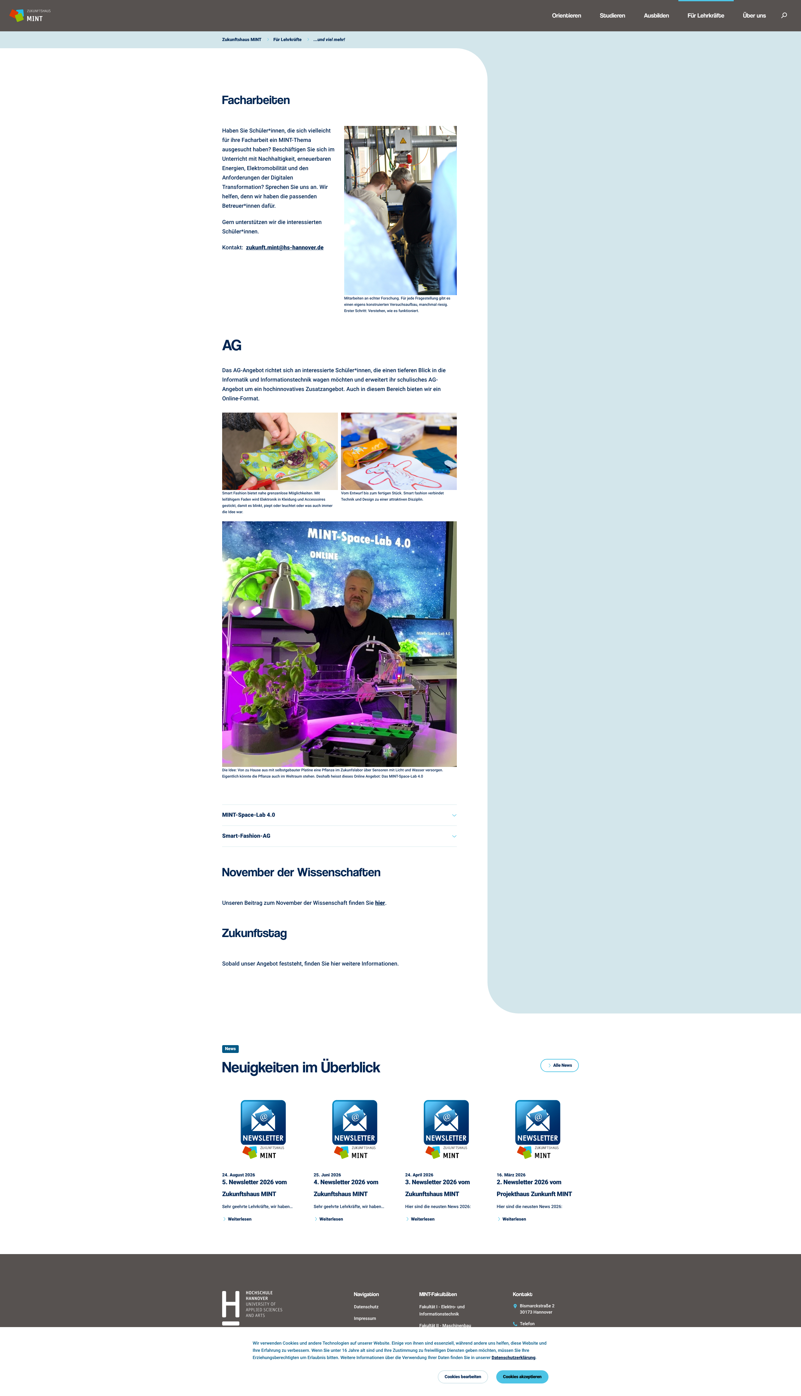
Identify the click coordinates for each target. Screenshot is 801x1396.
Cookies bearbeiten (463, 1377)
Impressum (365, 1318)
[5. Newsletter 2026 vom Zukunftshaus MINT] (263, 1131)
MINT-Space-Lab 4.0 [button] (248, 815)
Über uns (754, 15)
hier (380, 903)
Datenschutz (366, 1307)
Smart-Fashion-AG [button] (246, 836)
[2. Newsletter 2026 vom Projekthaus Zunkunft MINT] (538, 1131)
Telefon (527, 1324)
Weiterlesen (239, 1219)
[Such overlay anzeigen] (784, 15)
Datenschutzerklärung (513, 1358)
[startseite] (30, 15)
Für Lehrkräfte (706, 15)
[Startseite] (268, 1309)
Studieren (612, 15)
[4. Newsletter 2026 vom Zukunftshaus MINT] (355, 1131)
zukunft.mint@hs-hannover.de (285, 247)
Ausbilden (656, 15)
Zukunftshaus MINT (242, 40)
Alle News (562, 1065)
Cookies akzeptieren (522, 1377)
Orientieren (566, 15)
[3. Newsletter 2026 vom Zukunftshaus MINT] (446, 1131)
